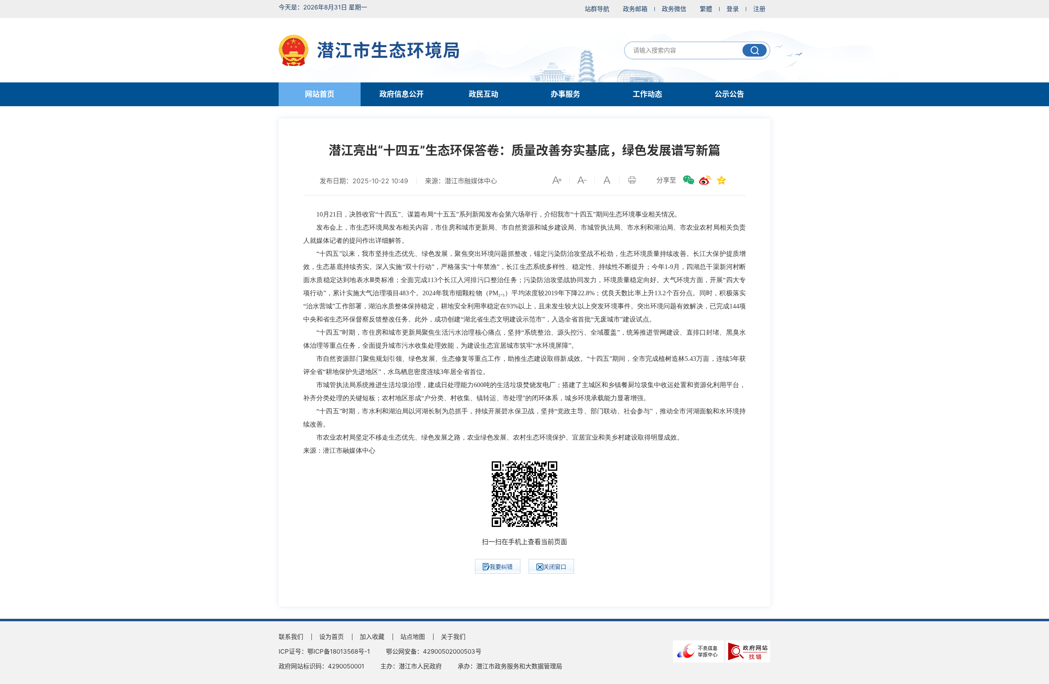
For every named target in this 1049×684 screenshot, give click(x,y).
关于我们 (453, 637)
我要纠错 (501, 566)
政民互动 (483, 94)
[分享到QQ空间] (721, 180)
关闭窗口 (554, 566)
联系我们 (291, 637)
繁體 (706, 9)
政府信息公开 (401, 94)
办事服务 (565, 94)
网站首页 (319, 94)
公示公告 (729, 94)
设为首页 (331, 637)
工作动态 (647, 94)
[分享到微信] (688, 180)
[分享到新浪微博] (705, 180)
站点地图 (412, 637)
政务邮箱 (635, 9)
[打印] (632, 180)
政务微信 (674, 9)
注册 (759, 9)
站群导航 (597, 9)
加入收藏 (372, 637)
